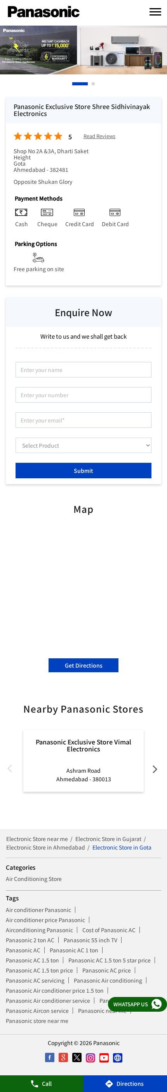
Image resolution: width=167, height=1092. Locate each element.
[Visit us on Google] (63, 1058)
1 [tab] (74, 84)
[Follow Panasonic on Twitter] (77, 1058)
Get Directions (84, 665)
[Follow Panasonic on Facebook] (49, 1058)
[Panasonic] (44, 12)
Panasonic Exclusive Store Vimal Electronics (83, 745)
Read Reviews (99, 136)
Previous (12, 770)
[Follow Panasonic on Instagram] (90, 1058)
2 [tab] (81, 84)
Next (155, 770)
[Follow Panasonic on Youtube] (104, 1058)
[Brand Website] (117, 1058)
